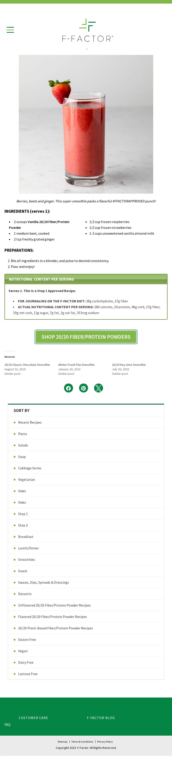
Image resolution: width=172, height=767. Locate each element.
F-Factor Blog (101, 717)
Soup (22, 456)
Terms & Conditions (82, 741)
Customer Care (33, 717)
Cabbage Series (29, 468)
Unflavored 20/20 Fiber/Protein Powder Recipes (54, 605)
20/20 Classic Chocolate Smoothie (27, 365)
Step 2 (23, 525)
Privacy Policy (105, 741)
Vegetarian (26, 479)
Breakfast (25, 536)
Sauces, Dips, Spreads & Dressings (43, 582)
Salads (23, 445)
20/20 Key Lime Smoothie (129, 365)
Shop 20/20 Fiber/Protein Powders (86, 336)
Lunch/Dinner (28, 548)
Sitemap (62, 741)
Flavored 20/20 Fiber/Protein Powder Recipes (52, 616)
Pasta (22, 433)
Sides (22, 491)
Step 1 (23, 513)
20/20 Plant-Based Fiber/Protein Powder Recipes (55, 628)
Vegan (23, 651)
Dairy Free (25, 662)
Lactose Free (28, 674)
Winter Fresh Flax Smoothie (76, 365)
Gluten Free (27, 639)
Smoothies (26, 559)
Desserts (25, 594)
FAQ (7, 724)
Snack (22, 571)
